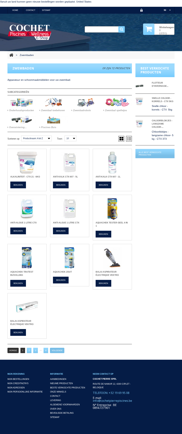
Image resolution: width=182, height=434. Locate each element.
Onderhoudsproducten (21, 110)
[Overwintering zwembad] (21, 119)
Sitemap (54, 417)
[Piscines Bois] (53, 119)
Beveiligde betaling (62, 413)
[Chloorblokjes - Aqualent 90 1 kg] (142, 124)
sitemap (46, 10)
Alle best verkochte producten (150, 153)
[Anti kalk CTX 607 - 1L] (112, 163)
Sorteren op (13, 138)
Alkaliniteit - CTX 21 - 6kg (25, 176)
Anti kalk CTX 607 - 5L (65, 176)
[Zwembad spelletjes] (117, 102)
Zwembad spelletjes (115, 110)
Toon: (60, 138)
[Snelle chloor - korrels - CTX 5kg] (142, 101)
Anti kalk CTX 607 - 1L (108, 176)
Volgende (57, 350)
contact (30, 10)
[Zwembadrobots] (85, 102)
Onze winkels (58, 392)
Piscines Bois (48, 127)
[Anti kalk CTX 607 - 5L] (69, 163)
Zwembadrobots (81, 110)
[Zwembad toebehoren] (53, 102)
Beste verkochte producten (67, 387)
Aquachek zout (62, 272)
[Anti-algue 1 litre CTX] (27, 209)
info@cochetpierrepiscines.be (112, 401)
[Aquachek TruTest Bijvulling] (27, 258)
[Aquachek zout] (69, 258)
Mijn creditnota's (17, 383)
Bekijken (18, 185)
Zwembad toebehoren (52, 110)
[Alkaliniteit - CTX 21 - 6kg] (27, 163)
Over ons (55, 409)
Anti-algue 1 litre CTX (23, 222)
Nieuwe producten (61, 383)
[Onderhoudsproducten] (21, 102)
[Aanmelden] (141, 10)
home (15, 10)
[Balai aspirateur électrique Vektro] (112, 258)
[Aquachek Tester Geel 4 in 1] (112, 209)
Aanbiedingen (58, 379)
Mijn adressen (16, 387)
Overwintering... (17, 127)
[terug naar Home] (11, 55)
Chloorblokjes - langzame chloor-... (162, 123)
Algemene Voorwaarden (65, 404)
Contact (55, 396)
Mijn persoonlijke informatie (25, 392)
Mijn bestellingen (18, 379)
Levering (55, 400)
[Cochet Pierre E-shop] (29, 32)
